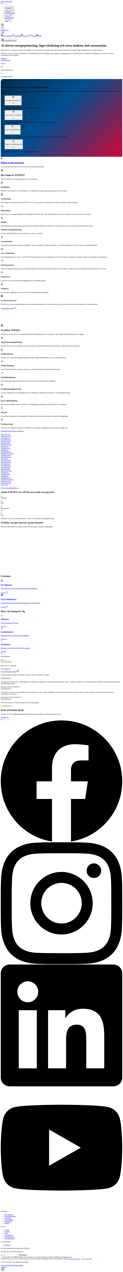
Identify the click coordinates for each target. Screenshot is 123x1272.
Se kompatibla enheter (7, 308)
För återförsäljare (10, 13)
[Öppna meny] (3, 32)
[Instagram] (61, 963)
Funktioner (8, 11)
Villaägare (4, 58)
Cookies (3, 1265)
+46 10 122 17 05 (86, 1259)
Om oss (7, 16)
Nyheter (7, 1231)
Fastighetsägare (5, 60)
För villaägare (9, 1214)
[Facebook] (61, 841)
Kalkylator (8, 1218)
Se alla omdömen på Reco (9, 671)
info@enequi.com (74, 1259)
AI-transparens (18, 1265)
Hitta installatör (9, 18)
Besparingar (8, 1221)
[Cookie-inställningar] (3, 1269)
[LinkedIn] (61, 1086)
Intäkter (7, 1223)
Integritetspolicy (9, 1237)
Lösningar (8, 8)
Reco (29, 675)
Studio (4, 1267)
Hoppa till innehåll (6, 1)
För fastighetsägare (10, 1216)
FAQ (6, 1233)
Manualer (7, 1245)
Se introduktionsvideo (10, 40)
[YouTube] (61, 1208)
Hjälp (6, 21)
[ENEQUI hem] (4, 3)
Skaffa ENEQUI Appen (8, 156)
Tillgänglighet (10, 1265)
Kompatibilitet (9, 1220)
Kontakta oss (5, 30)
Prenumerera (22, 1255)
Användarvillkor (10, 1238)
